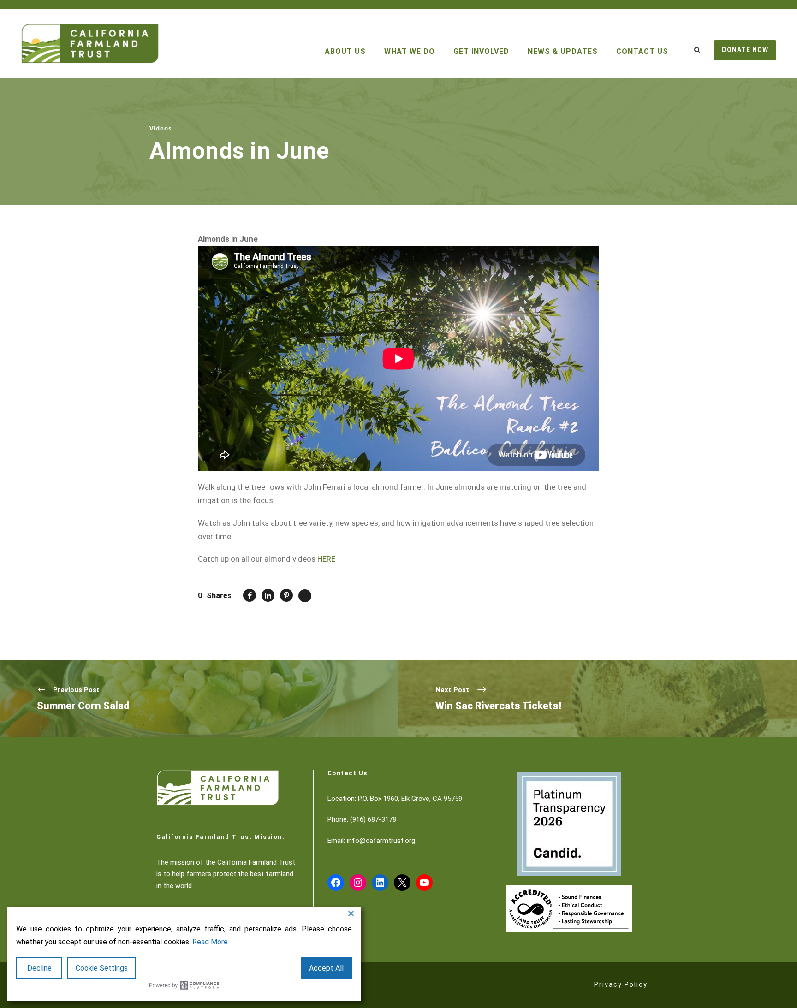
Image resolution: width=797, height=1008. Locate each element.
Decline (39, 968)
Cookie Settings (102, 968)
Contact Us (642, 51)
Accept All (326, 968)
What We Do (409, 51)
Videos (160, 128)
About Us (345, 51)
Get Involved (481, 51)
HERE (326, 558)
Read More (210, 941)
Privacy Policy (621, 984)
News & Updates (563, 51)
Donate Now (745, 49)
